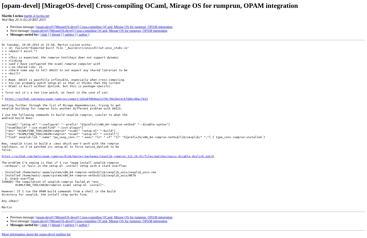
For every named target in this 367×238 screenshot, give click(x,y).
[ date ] (44, 34)
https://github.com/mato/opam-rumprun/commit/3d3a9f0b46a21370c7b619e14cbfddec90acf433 (76, 99)
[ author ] (83, 34)
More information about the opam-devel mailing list (36, 234)
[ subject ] (69, 34)
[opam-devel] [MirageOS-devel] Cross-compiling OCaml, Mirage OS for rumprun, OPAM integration (104, 27)
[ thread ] (56, 34)
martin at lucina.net (36, 16)
